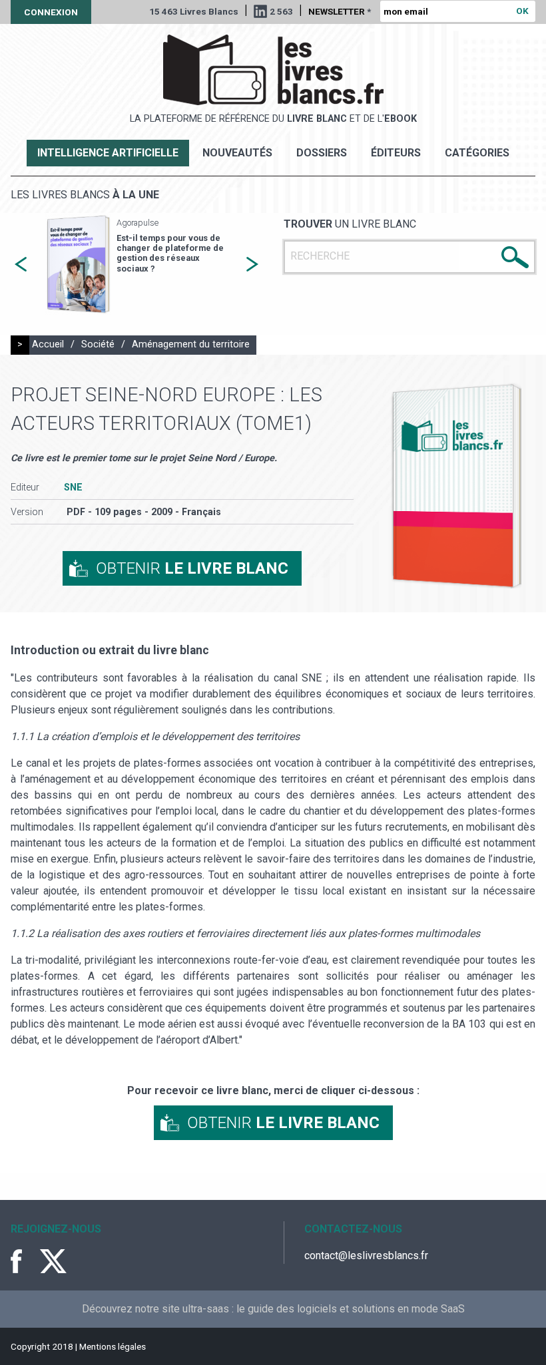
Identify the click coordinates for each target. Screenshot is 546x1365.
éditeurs (396, 152)
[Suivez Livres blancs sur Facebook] (24, 1261)
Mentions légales (112, 1346)
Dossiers (321, 152)
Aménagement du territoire (191, 344)
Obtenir (192, 568)
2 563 (281, 11)
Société (98, 344)
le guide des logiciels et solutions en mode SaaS (350, 1308)
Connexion (51, 12)
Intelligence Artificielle (107, 152)
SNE (73, 487)
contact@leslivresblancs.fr (366, 1255)
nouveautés (237, 152)
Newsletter (339, 11)
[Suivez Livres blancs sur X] (53, 1261)
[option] (136, 264)
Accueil (48, 344)
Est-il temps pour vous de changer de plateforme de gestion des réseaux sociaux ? (170, 253)
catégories (477, 152)
